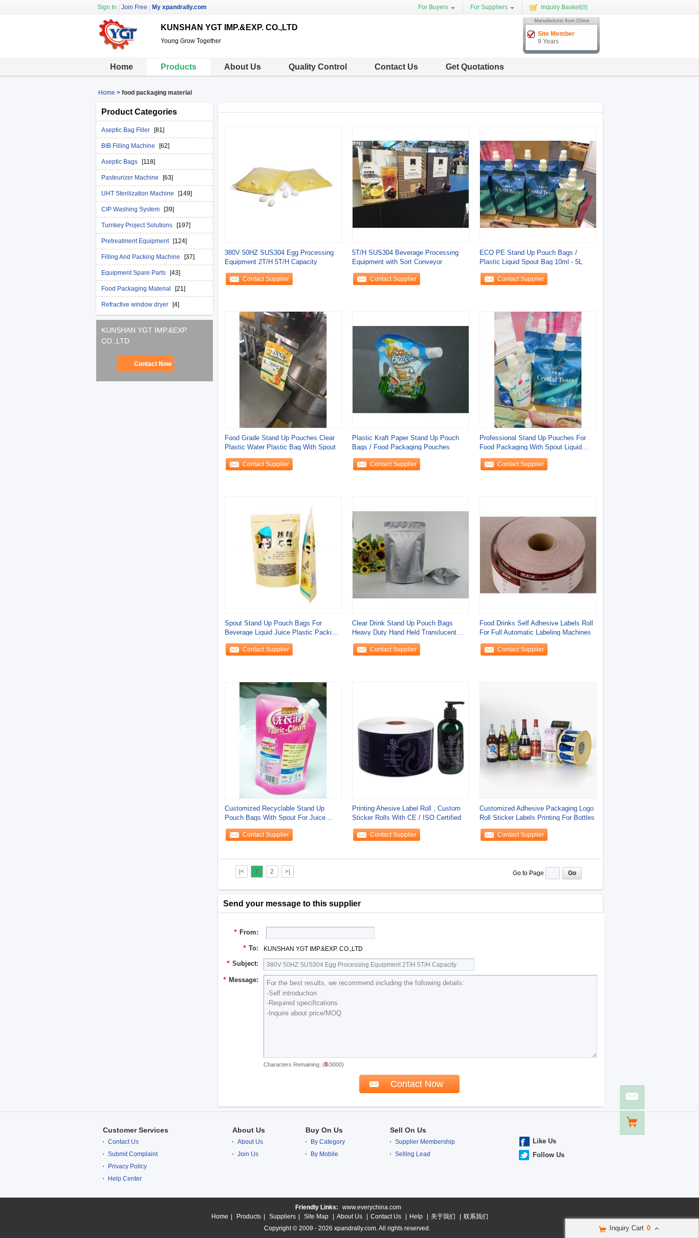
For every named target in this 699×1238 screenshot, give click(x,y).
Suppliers (282, 1216)
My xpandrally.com (179, 7)
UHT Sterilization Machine (138, 193)
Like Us (544, 1141)
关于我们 (443, 1216)
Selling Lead (412, 1154)
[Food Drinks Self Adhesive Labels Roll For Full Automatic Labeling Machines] (538, 554)
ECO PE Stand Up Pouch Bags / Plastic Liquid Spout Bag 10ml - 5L (530, 257)
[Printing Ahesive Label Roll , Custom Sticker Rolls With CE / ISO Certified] (411, 740)
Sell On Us (408, 1130)
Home (121, 66)
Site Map (316, 1216)
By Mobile (324, 1154)
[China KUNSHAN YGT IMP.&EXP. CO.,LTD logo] (124, 50)
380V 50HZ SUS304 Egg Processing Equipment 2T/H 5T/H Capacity (279, 257)
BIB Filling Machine (129, 145)
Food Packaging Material (136, 288)
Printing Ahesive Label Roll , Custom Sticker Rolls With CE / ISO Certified (406, 813)
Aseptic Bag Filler (126, 130)
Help (416, 1216)
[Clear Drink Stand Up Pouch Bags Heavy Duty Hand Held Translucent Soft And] (411, 554)
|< (241, 871)
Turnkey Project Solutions (137, 225)
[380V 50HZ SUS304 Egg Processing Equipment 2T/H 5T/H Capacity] (283, 184)
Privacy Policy (127, 1166)
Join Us (247, 1154)
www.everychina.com (371, 1207)
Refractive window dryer (135, 304)
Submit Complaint (133, 1154)
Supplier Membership (425, 1141)
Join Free (134, 7)
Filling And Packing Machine (141, 256)
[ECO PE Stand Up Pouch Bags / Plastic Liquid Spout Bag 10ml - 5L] (538, 184)
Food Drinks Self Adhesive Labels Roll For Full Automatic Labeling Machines (536, 627)
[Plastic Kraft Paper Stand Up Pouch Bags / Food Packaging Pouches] (411, 369)
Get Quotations (475, 66)
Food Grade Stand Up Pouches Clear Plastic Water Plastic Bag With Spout (280, 442)
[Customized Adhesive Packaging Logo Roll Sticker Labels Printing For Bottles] (538, 740)
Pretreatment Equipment (135, 241)
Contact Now (152, 363)
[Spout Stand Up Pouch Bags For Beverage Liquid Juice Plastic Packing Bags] (283, 554)
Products (178, 66)
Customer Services (135, 1130)
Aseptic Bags (120, 161)
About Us (242, 66)
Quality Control (318, 66)
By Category (328, 1141)
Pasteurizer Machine (130, 177)
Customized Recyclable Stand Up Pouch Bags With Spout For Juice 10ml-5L (275, 813)
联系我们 (476, 1216)
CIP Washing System (131, 209)
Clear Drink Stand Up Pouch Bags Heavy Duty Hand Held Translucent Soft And (404, 628)
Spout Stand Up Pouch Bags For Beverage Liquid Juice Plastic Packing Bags (282, 628)
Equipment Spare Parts (134, 272)
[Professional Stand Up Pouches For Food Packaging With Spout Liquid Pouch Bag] (538, 369)
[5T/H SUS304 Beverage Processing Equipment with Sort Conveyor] (411, 184)
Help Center (125, 1178)
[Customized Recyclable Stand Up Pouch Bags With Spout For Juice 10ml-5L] (283, 740)
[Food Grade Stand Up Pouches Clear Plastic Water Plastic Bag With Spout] (283, 369)
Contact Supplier (266, 279)
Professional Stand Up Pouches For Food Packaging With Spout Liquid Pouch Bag (532, 443)
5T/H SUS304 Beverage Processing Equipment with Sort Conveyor (405, 257)
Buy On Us (324, 1130)
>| (287, 871)
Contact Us (396, 66)
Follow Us (548, 1155)
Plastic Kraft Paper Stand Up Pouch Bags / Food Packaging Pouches (405, 442)
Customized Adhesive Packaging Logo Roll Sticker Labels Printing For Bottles (537, 813)
